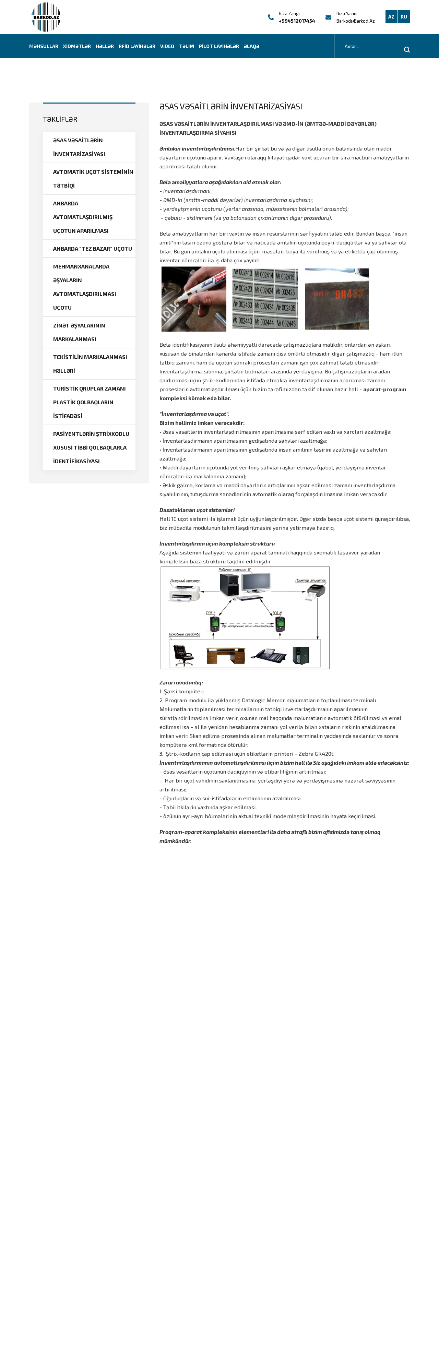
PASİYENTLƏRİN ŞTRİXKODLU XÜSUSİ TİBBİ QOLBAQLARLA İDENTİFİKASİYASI (91, 447)
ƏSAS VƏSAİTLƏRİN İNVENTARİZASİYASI (79, 147)
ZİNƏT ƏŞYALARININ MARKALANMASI (79, 332)
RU (404, 17)
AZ (391, 17)
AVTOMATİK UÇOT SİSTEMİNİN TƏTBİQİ (93, 178)
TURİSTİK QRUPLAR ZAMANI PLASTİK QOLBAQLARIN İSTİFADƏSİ (89, 402)
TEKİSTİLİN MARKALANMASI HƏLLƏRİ (90, 364)
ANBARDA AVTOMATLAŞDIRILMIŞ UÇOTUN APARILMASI (82, 217)
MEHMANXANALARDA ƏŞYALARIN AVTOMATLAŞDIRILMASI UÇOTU (84, 287)
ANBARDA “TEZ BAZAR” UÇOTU (92, 248)
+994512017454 (297, 21)
